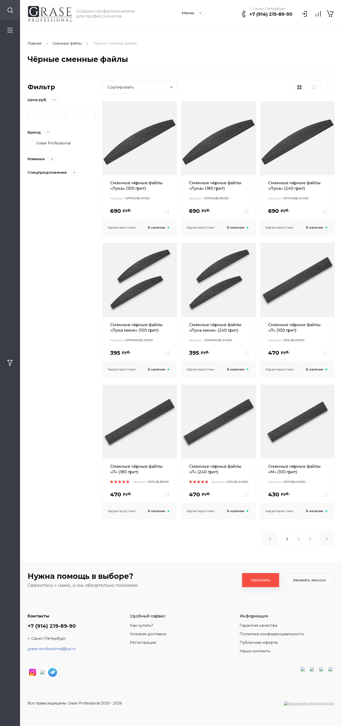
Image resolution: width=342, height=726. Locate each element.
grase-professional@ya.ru (51, 648)
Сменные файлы (67, 43)
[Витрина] (299, 87)
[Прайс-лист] (327, 87)
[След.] (326, 539)
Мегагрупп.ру (322, 703)
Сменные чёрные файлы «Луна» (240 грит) (294, 185)
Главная (34, 43)
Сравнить (166, 211)
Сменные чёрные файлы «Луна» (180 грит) (215, 185)
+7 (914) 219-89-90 (270, 14)
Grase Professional (53, 143)
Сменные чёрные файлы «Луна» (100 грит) (136, 185)
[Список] (313, 87)
